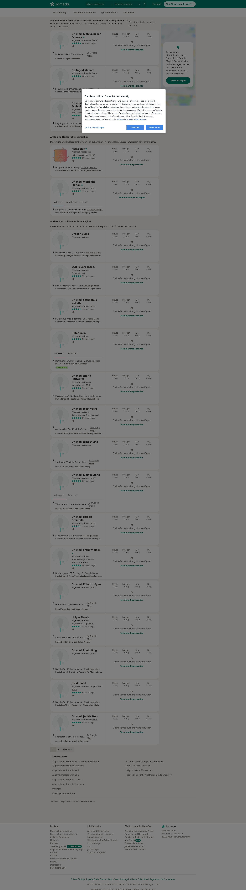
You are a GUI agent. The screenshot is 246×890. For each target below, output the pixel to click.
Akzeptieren (154, 127)
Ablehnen (135, 127)
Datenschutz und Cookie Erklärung (131, 119)
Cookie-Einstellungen (95, 128)
